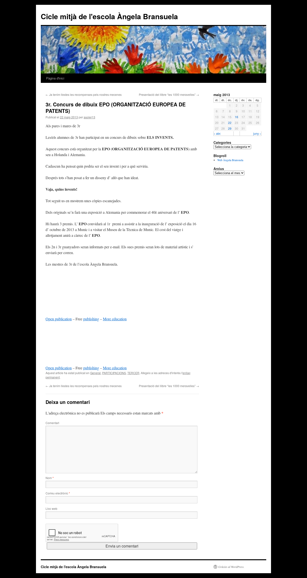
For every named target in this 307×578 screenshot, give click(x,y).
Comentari (52, 423)
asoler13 (89, 117)
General (95, 373)
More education (115, 318)
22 (229, 123)
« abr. (217, 133)
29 (229, 128)
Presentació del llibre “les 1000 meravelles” (169, 94)
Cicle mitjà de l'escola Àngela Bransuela (109, 16)
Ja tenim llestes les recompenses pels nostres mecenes (84, 94)
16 (236, 117)
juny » (257, 133)
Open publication (59, 318)
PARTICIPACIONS (114, 373)
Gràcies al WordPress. (231, 567)
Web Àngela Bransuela (230, 160)
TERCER (133, 373)
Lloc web (51, 508)
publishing (91, 318)
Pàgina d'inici (55, 78)
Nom (50, 478)
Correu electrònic (58, 493)
